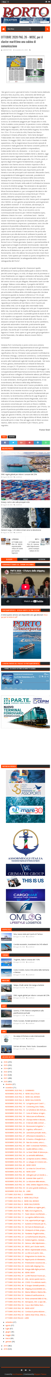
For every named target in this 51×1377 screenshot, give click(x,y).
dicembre (9, 1084)
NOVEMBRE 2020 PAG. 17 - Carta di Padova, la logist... (25, 1113)
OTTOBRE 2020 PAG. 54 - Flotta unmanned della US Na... (26, 1299)
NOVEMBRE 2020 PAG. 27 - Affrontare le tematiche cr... (25, 1136)
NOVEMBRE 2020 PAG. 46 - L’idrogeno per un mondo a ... (26, 1175)
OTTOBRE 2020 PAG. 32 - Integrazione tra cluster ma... (25, 1256)
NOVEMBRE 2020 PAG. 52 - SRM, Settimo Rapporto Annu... (27, 1185)
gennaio (9, 1342)
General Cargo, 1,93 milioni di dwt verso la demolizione (21, 530)
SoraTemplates (17, 1374)
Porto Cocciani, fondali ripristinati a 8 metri (29, 1021)
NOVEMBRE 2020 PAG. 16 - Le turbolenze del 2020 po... (26, 1110)
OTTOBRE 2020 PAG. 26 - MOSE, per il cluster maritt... (25, 1246)
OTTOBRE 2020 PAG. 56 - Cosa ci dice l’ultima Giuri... (24, 1305)
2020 (6, 1081)
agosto (8, 1325)
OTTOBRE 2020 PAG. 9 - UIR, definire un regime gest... (25, 1207)
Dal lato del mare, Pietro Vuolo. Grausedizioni (30, 1046)
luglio (8, 1329)
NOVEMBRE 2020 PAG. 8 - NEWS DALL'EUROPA (23, 1100)
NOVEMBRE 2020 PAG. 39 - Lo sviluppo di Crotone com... (26, 1162)
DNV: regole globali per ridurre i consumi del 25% (19, 474)
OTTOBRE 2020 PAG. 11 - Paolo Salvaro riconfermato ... (26, 1214)
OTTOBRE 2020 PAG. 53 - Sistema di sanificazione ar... (25, 1295)
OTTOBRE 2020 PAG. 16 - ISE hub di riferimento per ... (25, 1227)
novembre (9, 1088)
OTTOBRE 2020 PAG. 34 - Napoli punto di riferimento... (25, 1259)
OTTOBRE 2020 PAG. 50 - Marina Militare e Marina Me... (26, 1292)
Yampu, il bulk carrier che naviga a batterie (29, 985)
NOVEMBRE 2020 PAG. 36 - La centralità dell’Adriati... (24, 1155)
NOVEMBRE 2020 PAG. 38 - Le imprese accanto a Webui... (26, 1159)
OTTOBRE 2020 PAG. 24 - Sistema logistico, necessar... (25, 1240)
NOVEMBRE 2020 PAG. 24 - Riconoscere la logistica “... (25, 1126)
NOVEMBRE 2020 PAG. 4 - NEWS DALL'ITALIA (22, 1094)
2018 (6, 1349)
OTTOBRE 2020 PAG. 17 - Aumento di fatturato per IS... (26, 1224)
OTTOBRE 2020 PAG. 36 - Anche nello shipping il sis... (25, 1266)
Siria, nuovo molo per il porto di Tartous (28, 934)
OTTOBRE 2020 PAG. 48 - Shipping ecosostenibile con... (26, 1289)
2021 (6, 1078)
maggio (8, 1335)
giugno (8, 1332)
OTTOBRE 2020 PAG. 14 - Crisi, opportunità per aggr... (25, 1220)
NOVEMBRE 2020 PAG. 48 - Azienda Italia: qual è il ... (25, 1178)
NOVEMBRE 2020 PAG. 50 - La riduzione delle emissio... (25, 1181)
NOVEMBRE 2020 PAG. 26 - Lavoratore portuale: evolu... (26, 1133)
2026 (6, 1062)
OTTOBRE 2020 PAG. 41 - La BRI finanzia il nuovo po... (25, 1276)
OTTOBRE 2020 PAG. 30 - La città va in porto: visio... (24, 1253)
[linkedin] (29, 1370)
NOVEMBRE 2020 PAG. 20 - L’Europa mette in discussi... (25, 1120)
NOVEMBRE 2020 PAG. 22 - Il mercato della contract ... (25, 1123)
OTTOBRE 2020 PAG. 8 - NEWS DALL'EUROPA (22, 1204)
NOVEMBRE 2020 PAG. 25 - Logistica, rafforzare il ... (24, 1129)
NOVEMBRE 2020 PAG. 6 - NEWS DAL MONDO (22, 1097)
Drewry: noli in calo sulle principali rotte (15, 502)
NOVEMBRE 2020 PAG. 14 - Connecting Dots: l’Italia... (25, 1107)
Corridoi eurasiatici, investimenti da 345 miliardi (31, 944)
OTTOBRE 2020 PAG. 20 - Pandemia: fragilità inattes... (25, 1234)
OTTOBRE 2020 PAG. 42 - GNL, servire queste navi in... (25, 1279)
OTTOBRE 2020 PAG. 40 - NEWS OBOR (20, 1272)
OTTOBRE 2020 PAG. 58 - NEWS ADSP (19, 1308)
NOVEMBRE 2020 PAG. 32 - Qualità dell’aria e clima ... (24, 1149)
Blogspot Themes (40, 1374)
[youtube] (49, 2)
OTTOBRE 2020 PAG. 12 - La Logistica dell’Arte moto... (25, 1217)
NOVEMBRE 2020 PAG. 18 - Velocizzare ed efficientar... (25, 1116)
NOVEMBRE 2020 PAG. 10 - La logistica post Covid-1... (25, 1103)
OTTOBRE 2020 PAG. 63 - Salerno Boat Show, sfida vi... (25, 1315)
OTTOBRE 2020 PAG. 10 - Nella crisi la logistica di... (24, 1211)
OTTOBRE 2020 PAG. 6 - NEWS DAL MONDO (22, 1201)
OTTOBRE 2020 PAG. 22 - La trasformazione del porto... (26, 1237)
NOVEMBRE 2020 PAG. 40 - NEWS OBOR (20, 1165)
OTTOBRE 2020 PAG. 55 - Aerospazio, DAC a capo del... (26, 1302)
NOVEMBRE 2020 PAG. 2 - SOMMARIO (19, 1090)
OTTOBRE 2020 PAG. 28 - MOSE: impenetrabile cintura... (26, 1250)
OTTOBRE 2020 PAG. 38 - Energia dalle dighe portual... (25, 1269)
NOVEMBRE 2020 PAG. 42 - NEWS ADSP (20, 1172)
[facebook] (46, 2)
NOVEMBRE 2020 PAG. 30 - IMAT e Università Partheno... (26, 1146)
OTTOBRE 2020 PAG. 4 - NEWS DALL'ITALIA (21, 1198)
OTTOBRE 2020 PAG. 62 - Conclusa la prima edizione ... (25, 1312)
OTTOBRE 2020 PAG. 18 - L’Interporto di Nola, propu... (25, 1230)
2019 (6, 1346)
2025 (6, 1065)
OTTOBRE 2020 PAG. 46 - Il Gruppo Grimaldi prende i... (25, 1285)
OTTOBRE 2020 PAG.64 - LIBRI (17, 1318)
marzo (8, 1338)
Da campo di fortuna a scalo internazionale (29, 1036)
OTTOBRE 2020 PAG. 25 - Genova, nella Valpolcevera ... (25, 1243)
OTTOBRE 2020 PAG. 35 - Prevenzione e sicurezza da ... (26, 1263)
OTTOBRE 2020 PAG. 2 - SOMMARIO (19, 1194)
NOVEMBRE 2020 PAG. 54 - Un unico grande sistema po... (26, 1188)
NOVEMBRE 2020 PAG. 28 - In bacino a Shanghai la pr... (26, 1139)
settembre (9, 1322)
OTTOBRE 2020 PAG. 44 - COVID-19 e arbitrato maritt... (26, 1282)
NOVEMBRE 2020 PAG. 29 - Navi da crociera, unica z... (25, 1142)
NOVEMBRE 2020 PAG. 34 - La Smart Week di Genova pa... (27, 1152)
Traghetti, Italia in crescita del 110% (27, 960)
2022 (6, 1075)
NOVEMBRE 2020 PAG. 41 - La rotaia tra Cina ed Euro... (25, 1168)
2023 (6, 1072)
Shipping (12, 436)
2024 (6, 1068)
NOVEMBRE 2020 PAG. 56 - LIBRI (17, 1191)
